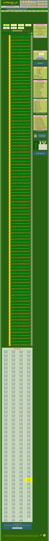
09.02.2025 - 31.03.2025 (29, 360)
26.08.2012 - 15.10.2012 (21, 452)
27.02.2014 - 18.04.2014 (29, 440)
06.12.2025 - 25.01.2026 (13, 356)
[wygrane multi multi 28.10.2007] (31, 320)
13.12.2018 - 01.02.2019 (6, 408)
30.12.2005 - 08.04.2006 (21, 488)
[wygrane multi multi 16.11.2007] (31, 261)
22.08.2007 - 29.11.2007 (6, 484)
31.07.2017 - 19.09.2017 (21, 416)
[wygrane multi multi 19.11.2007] (31, 251)
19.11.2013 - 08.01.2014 (13, 444)
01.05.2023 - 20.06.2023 (6, 376)
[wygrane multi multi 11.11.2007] (31, 276)
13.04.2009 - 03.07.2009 (21, 476)
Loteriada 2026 (40, 63)
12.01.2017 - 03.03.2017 (21, 420)
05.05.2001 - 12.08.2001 (29, 504)
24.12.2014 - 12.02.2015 (13, 436)
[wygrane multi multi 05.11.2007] (31, 295)
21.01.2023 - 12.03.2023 (21, 376)
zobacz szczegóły (42, 136)
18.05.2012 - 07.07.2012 (6, 456)
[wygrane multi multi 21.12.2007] (31, 152)
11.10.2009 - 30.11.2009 (29, 472)
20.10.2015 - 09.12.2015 (29, 428)
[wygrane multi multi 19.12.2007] (31, 158)
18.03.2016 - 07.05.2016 (6, 428)
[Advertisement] (24, 17)
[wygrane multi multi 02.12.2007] (31, 211)
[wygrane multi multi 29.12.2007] (31, 127)
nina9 (35, 110)
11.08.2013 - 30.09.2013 (29, 444)
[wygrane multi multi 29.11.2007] (31, 220)
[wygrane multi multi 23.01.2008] (31, 49)
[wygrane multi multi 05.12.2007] (31, 202)
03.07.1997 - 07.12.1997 (29, 516)
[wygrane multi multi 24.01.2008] (31, 46)
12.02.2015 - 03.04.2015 (6, 436)
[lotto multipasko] (11, 3)
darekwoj (42, 82)
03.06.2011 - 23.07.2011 (29, 460)
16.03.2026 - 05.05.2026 (29, 352)
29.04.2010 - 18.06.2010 (29, 468)
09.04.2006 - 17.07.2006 (13, 488)
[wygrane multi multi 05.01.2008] (31, 105)
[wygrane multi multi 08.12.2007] (31, 192)
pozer (39, 90)
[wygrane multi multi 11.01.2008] (31, 87)
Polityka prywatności (26, 535)
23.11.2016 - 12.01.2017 (29, 420)
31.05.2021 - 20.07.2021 (21, 388)
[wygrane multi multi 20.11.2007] (31, 248)
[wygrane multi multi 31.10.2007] (31, 310)
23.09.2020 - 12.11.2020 (29, 392)
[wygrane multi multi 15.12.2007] (31, 171)
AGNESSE (36, 109)
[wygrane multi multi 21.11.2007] (31, 245)
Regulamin (38, 113)
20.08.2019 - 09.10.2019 (29, 400)
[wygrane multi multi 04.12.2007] (31, 205)
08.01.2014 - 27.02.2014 (6, 444)
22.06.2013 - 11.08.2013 (6, 448)
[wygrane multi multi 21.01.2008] (31, 56)
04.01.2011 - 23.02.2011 (21, 464)
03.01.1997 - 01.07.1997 (6, 520)
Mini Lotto (35, 9)
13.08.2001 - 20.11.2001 (21, 504)
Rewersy (40, 91)
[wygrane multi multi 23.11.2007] (31, 239)
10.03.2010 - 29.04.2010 (6, 472)
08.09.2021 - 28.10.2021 (6, 388)
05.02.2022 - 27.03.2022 (13, 384)
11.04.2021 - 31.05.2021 (29, 388)
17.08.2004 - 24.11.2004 (29, 492)
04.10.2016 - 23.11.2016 (6, 424)
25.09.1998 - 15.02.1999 (6, 516)
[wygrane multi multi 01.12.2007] (31, 214)
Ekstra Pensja (42, 9)
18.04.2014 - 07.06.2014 (21, 440)
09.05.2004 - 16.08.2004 (6, 496)
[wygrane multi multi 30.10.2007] (31, 314)
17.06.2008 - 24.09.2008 (13, 480)
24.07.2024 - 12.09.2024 (29, 364)
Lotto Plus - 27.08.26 (33, 6)
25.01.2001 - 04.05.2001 (6, 508)
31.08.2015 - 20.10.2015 (6, 432)
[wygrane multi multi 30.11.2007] (31, 217)
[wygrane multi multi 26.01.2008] (31, 40)
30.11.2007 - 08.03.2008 (29, 480)
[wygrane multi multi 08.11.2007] (31, 286)
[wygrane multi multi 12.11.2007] (31, 273)
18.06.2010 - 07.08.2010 (21, 468)
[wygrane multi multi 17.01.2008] (31, 68)
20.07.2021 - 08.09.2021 (13, 388)
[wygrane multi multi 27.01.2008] (31, 37)
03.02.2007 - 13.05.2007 (21, 484)
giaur (35, 103)
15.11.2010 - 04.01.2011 (29, 464)
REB (35, 111)
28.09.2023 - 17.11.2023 (13, 372)
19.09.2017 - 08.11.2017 (13, 416)
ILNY (40, 94)
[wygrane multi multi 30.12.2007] (31, 124)
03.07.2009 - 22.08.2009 (13, 476)
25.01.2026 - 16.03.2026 (6, 356)
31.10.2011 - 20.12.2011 (6, 460)
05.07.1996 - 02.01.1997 (13, 520)
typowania (40, 36)
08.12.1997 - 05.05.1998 (21, 516)
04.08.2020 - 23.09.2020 (6, 396)
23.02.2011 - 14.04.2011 (13, 464)
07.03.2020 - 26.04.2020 (29, 396)
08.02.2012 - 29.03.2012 (21, 456)
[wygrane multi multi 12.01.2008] (31, 84)
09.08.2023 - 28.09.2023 (21, 372)
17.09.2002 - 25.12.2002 (21, 500)
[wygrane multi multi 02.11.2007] (31, 304)
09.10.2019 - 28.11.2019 (21, 400)
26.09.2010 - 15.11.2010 (6, 468)
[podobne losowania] (31, 35)
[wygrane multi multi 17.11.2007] (31, 258)
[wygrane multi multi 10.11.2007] (31, 279)
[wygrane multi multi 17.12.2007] (31, 164)
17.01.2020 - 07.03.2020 (6, 400)
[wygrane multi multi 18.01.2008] (31, 65)
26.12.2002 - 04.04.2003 (13, 500)
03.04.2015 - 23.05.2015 (29, 432)
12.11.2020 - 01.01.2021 (21, 392)
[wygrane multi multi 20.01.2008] (31, 59)
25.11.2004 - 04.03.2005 (21, 492)
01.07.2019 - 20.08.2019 (6, 404)
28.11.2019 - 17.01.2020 (13, 400)
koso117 (38, 89)
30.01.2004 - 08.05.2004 (13, 496)
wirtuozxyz (36, 108)
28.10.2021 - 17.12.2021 (29, 384)
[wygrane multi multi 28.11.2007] (31, 223)
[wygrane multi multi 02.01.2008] (31, 115)
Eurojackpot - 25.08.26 (42, 6)
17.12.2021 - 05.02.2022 (21, 384)
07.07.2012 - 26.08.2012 (29, 452)
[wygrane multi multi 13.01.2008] (31, 80)
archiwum (44, 36)
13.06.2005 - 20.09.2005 (6, 492)
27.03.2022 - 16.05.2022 (6, 384)
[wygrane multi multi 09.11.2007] (31, 282)
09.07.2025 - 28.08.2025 (6, 360)
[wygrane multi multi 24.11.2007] (31, 236)
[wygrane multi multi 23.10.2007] (31, 335)
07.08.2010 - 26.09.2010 (13, 468)
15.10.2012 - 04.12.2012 (13, 452)
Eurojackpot (45, 9)
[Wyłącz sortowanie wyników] (29, 33)
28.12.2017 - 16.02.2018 (29, 412)
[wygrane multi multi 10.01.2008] (31, 90)
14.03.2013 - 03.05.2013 (21, 448)
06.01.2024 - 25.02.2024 (29, 368)
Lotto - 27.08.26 (24, 6)
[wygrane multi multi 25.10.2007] (31, 329)
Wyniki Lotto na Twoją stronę (34, 535)
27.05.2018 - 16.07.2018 (6, 412)
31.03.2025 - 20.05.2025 (21, 360)
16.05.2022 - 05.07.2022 (29, 380)
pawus (43, 87)
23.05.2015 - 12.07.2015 (21, 432)
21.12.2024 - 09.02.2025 (6, 364)
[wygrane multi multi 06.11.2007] (31, 292)
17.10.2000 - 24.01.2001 (13, 508)
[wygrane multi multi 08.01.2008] (31, 96)
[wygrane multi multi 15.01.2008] (31, 74)
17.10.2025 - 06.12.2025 (21, 356)
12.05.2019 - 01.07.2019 (13, 404)
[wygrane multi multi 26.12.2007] (31, 136)
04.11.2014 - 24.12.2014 (21, 436)
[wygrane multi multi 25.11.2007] (31, 233)
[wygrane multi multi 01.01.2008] (31, 118)
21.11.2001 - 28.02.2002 (13, 504)
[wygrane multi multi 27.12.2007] (31, 133)
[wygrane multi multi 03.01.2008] (31, 112)
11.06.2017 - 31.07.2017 (29, 416)
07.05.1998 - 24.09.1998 (13, 516)
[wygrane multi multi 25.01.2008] (31, 43)
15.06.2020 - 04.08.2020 (13, 396)
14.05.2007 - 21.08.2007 (13, 484)
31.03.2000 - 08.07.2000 (29, 508)
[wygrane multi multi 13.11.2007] (31, 270)
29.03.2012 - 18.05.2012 (13, 456)
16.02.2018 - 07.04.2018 (21, 412)
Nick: (37, 53)
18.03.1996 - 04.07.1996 (21, 520)
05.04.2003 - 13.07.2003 (6, 500)
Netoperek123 (42, 83)
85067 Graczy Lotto (40, 153)
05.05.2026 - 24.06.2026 (21, 352)
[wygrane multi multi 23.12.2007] (31, 146)
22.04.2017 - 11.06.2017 (6, 420)
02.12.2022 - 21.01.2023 (29, 376)
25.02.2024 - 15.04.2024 (21, 368)
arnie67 (40, 95)
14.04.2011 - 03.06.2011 (6, 464)
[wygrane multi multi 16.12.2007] (31, 168)
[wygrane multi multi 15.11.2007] (31, 264)
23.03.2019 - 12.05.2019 (21, 404)
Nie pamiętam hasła (40, 57)
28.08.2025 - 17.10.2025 (29, 356)
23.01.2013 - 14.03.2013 (29, 448)
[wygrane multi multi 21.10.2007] (31, 342)
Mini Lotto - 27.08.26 (25, 4)
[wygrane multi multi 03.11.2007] (31, 301)
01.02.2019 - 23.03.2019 (29, 404)
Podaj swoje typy (36, 75)
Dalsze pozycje (43, 113)
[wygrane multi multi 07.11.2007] (31, 289)
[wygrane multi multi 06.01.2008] (31, 102)
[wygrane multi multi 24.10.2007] (31, 332)
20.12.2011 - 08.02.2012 (29, 456)
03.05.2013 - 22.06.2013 (13, 448)
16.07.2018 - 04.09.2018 (29, 408)
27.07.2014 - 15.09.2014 (6, 440)
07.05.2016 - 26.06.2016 (29, 424)
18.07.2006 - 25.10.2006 (6, 488)
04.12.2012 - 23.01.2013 (6, 452)
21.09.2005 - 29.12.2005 (29, 488)
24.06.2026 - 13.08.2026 (13, 352)
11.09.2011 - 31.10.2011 (13, 460)
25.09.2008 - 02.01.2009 (6, 480)
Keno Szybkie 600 (6, 28)
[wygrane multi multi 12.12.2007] (31, 180)
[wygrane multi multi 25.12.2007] (31, 140)
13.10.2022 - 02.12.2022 (6, 380)
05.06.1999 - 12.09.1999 (21, 512)
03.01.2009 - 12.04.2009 (29, 476)
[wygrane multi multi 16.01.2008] (31, 71)
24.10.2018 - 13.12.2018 (13, 408)
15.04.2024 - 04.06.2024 (13, 368)
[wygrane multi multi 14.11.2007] (31, 267)
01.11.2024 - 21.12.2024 (13, 364)
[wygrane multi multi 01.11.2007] (31, 307)
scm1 (42, 96)
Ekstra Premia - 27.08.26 (42, 3)
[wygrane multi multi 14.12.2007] (31, 174)
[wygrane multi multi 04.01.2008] (31, 108)
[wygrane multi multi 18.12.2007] (31, 161)
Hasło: (37, 54)
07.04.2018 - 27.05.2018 (13, 412)
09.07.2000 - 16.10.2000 (21, 508)
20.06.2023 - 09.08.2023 (29, 372)
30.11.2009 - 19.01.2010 (21, 472)
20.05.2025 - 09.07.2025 (13, 360)
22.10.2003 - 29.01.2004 (21, 496)
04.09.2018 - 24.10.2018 (21, 408)
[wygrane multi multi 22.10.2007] (31, 338)
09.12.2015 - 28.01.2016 (21, 428)
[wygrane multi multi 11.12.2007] (31, 183)
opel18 (36, 104)
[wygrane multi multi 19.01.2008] (31, 62)
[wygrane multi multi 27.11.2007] (31, 227)
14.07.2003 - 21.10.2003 (29, 496)
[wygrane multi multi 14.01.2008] (31, 77)
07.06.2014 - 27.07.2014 (13, 440)
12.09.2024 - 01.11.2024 (21, 364)
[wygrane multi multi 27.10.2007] (31, 323)
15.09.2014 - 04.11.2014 (29, 436)
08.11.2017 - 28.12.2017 (6, 416)
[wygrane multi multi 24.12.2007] (31, 143)
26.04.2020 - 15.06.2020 (21, 396)
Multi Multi (32, 9)
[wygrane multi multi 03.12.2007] (31, 208)
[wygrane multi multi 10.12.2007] (31, 186)
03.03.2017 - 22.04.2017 (13, 420)
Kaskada (39, 9)
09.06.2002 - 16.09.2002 (29, 500)
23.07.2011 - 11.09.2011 (21, 460)
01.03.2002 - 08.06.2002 (6, 504)
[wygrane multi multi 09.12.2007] (31, 189)
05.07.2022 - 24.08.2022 (21, 380)
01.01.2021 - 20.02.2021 (13, 392)
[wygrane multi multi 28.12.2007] (31, 130)
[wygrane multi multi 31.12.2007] (31, 121)
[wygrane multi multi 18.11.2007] (31, 255)
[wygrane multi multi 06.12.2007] (31, 199)
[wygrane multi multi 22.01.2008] (31, 53)
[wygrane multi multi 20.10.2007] (31, 345)
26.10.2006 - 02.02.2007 (29, 484)
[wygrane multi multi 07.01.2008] (31, 99)
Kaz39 (36, 102)
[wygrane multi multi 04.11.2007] (31, 298)
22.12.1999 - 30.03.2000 (6, 512)
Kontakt (21, 535)
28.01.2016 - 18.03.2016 (13, 428)
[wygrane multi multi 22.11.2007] (31, 242)
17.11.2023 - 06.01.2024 (6, 372)
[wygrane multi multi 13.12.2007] (31, 177)
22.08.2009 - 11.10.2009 (6, 476)
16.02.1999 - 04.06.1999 (29, 512)
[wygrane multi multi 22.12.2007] (31, 149)
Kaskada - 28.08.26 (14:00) (11, 6)
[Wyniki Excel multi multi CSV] (31, 33)
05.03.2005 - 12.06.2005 (13, 492)
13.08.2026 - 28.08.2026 (6, 352)
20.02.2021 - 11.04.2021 (6, 392)
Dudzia (36, 101)
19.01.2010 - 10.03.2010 (13, 472)
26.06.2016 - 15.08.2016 (21, 424)
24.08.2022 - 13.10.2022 (13, 380)
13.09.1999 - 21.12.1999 (13, 512)
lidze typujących (40, 76)
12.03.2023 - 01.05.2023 (13, 376)
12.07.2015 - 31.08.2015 (13, 432)
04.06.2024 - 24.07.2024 (6, 368)
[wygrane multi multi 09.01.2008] (31, 93)
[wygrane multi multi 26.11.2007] (31, 230)
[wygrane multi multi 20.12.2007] (31, 155)
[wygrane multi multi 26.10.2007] (31, 326)
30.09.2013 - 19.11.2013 (21, 444)
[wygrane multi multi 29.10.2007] (31, 317)
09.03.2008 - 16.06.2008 (21, 480)
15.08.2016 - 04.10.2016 (13, 424)
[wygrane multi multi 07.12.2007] (31, 195)
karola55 (39, 88)
